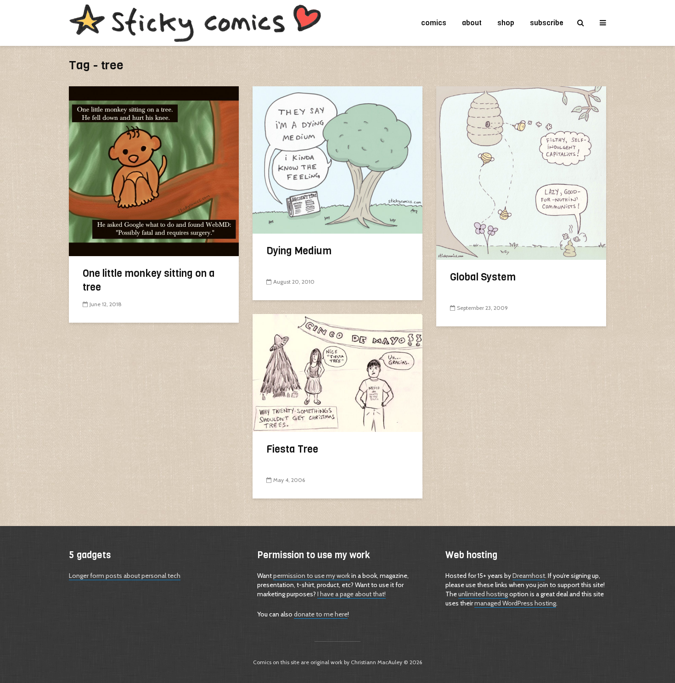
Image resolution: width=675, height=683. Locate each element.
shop (505, 23)
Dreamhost (528, 575)
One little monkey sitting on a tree (149, 280)
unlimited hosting (483, 594)
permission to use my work (311, 575)
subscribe (546, 23)
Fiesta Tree (292, 449)
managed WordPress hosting (515, 603)
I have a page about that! (351, 594)
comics (433, 23)
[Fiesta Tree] (337, 372)
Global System (483, 277)
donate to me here (321, 614)
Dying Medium (299, 251)
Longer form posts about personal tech (124, 575)
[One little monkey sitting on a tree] (154, 170)
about (472, 23)
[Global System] (521, 172)
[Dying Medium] (337, 159)
